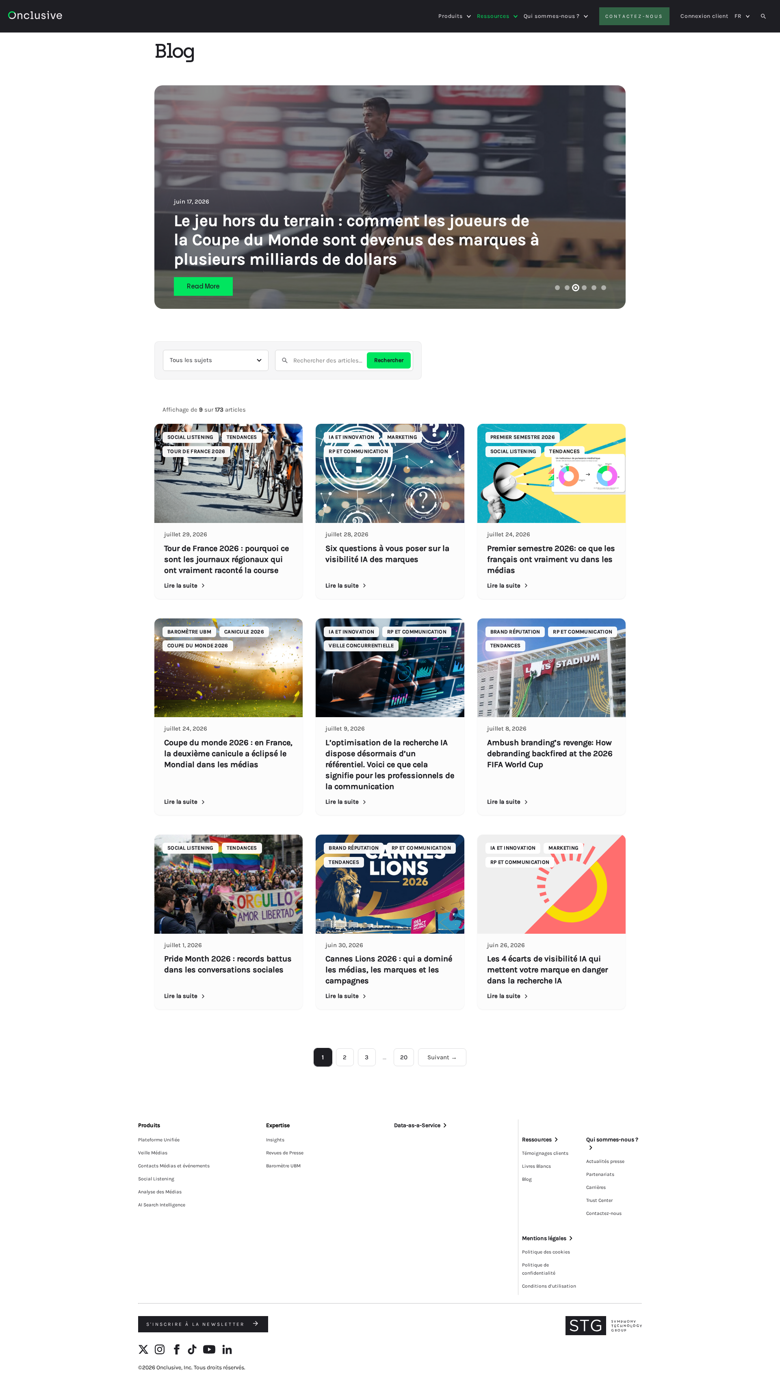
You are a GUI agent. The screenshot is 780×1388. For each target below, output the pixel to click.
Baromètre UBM (283, 1166)
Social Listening (156, 1179)
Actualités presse (605, 1161)
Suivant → (442, 1057)
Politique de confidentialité (538, 1269)
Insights (275, 1140)
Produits (450, 16)
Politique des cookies (546, 1252)
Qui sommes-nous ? (552, 16)
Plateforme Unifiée (159, 1140)
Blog (527, 1179)
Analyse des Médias (160, 1192)
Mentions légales (544, 1238)
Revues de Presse (284, 1153)
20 (403, 1057)
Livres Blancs (536, 1166)
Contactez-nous (634, 16)
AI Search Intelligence (161, 1205)
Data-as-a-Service (417, 1125)
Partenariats (600, 1174)
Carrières (596, 1187)
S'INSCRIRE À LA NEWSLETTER (196, 1324)
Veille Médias (152, 1153)
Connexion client (704, 16)
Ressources (493, 16)
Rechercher (388, 360)
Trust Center (599, 1200)
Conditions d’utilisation (549, 1286)
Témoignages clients (545, 1153)
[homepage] (57, 16)
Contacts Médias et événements (174, 1166)
